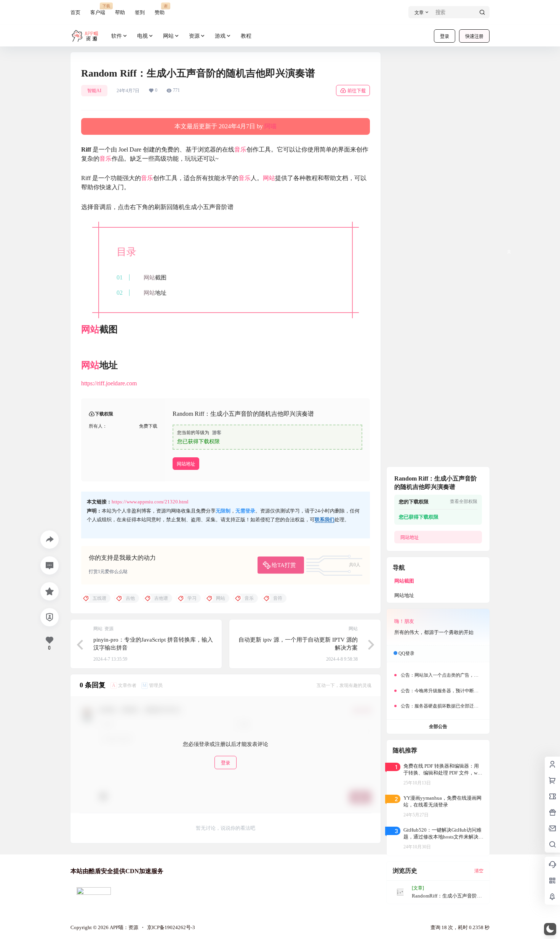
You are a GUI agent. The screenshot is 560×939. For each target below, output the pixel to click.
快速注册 (474, 36)
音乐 (240, 149)
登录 (444, 36)
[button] (550, 929)
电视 (142, 36)
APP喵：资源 (123, 927)
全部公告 (438, 726)
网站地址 (186, 464)
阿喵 (270, 126)
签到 (140, 12)
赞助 (160, 9)
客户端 (97, 9)
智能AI (94, 90)
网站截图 (404, 581)
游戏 (220, 36)
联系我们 (324, 519)
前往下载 (356, 91)
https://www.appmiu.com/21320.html (150, 502)
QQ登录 (406, 653)
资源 (194, 36)
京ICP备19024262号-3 (171, 927)
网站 (168, 36)
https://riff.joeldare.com (109, 383)
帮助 (120, 12)
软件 (116, 36)
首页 (75, 12)
